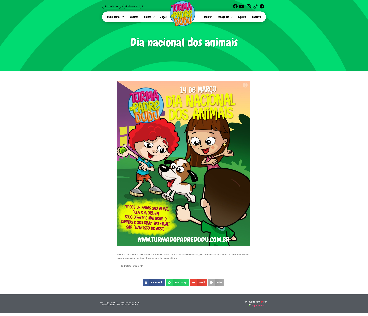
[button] (154, 282)
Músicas (134, 17)
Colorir (208, 17)
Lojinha (242, 17)
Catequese (223, 17)
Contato (256, 17)
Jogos (163, 17)
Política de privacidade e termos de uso (120, 305)
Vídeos (147, 17)
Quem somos (113, 17)
